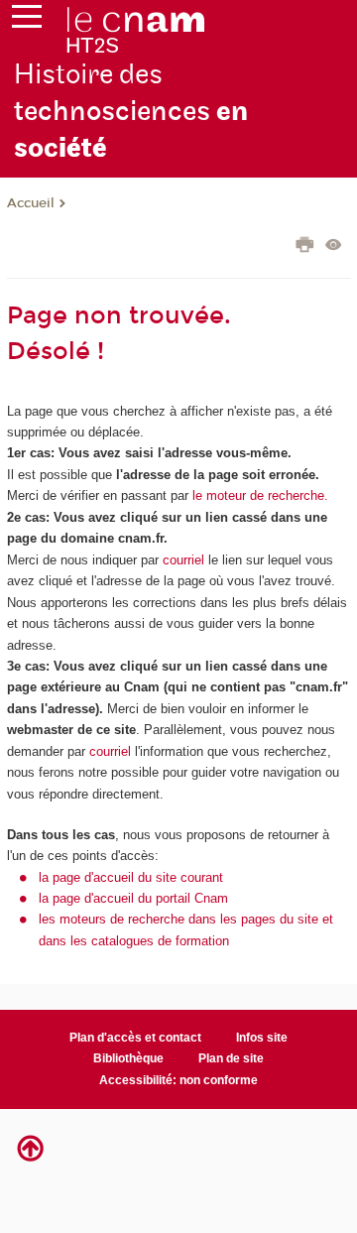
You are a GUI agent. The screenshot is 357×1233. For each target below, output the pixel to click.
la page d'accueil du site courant (131, 877)
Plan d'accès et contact (135, 1038)
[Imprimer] (305, 247)
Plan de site (231, 1058)
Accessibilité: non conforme (178, 1080)
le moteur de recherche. (258, 495)
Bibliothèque (128, 1058)
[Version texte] (333, 246)
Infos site (262, 1038)
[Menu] (27, 21)
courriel (183, 560)
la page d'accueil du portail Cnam (133, 898)
